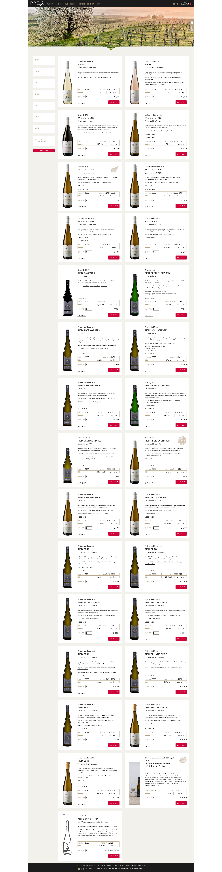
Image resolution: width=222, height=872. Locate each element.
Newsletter (142, 866)
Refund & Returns (110, 866)
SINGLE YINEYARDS (69, 4)
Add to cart (114, 102)
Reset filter (44, 150)
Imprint (133, 866)
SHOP (98, 4)
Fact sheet (82, 103)
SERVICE (81, 4)
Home (78, 866)
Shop (83, 866)
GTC (102, 866)
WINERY (50, 4)
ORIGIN (58, 4)
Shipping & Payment (92, 866)
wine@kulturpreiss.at (137, 868)
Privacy (127, 866)
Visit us (120, 866)
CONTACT (90, 4)
